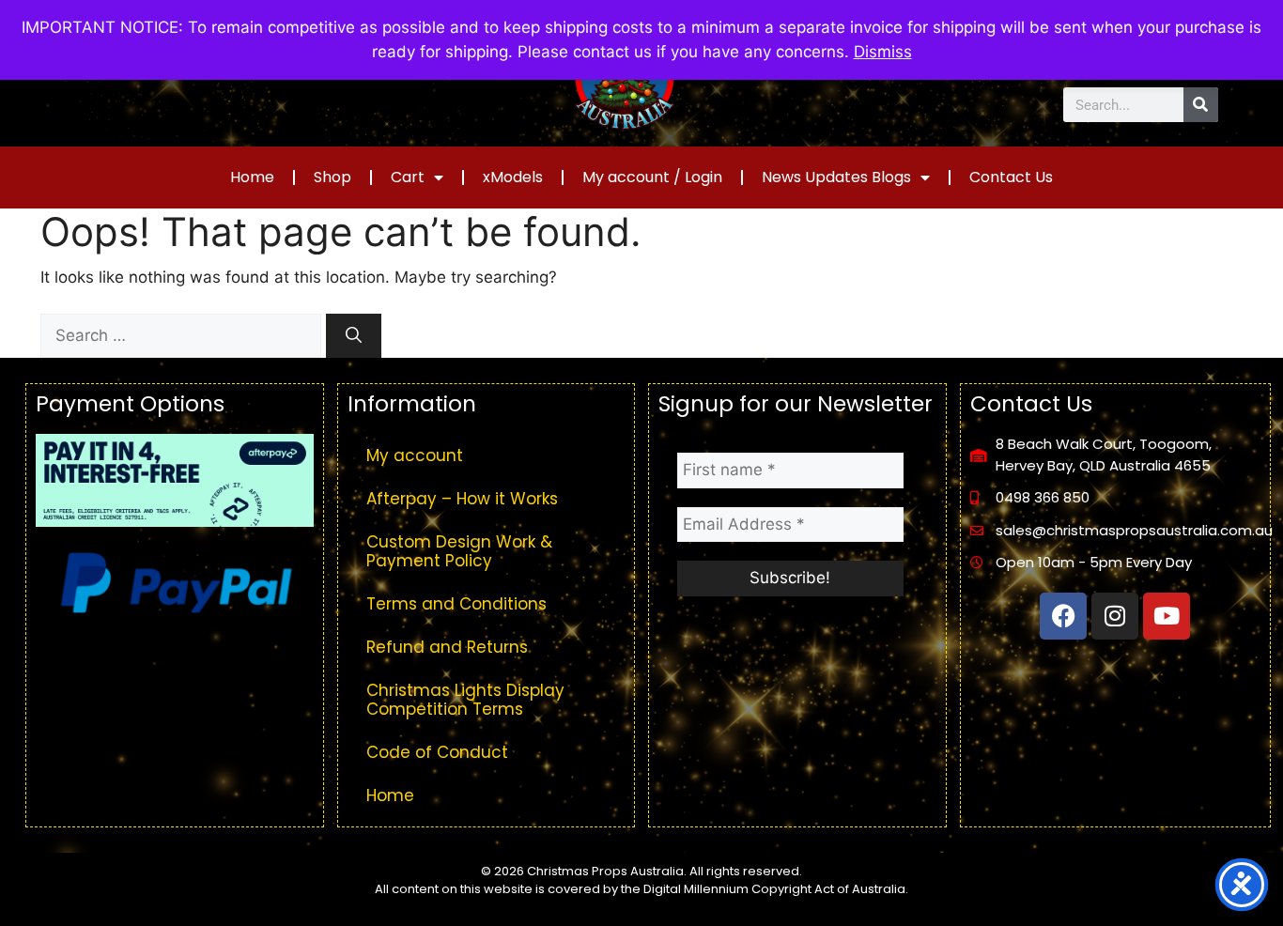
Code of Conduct (437, 752)
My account (414, 455)
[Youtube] (1166, 616)
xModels (513, 177)
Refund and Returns (447, 647)
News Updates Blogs (836, 177)
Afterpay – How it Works (462, 498)
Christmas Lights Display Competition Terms (465, 699)
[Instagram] (1114, 616)
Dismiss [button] (883, 51)
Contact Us (1011, 177)
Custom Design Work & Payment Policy (459, 551)
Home (252, 177)
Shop (332, 177)
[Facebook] (1063, 616)
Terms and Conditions (456, 604)
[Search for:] (183, 335)
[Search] (1200, 104)
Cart (408, 177)
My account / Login (652, 177)
